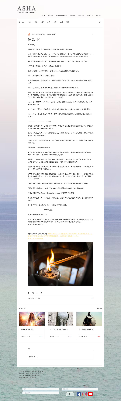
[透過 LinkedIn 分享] (37, 293)
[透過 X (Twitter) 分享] (33, 293)
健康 (61, 22)
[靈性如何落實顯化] (32, 319)
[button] (100, 22)
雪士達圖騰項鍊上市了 (87, 329)
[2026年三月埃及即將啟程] (60, 319)
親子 (55, 22)
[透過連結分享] (41, 293)
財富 (42, 22)
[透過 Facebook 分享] (28, 293)
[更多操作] (92, 34)
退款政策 (33, 377)
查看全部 (99, 308)
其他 (48, 22)
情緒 (29, 22)
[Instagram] (84, 394)
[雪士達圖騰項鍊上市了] (89, 319)
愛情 (35, 22)
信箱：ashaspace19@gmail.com (29, 375)
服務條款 (26, 377)
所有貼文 (22, 22)
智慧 (67, 22)
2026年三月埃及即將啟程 (59, 329)
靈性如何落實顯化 (27, 329)
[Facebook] (79, 394)
